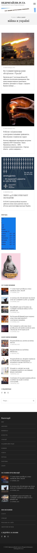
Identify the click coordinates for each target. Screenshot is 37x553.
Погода (3, 457)
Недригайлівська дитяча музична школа (22, 341)
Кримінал (4, 430)
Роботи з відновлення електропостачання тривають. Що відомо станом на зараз (16, 134)
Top (35, 551)
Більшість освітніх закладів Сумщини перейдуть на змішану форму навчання (21, 370)
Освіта (3, 452)
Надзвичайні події (7, 444)
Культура (4, 435)
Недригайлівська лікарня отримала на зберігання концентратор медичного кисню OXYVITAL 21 (22, 360)
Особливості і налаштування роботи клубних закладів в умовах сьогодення (22, 379)
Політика (4, 461)
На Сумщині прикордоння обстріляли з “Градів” (14, 72)
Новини (4, 448)
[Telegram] (5, 393)
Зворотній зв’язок (7, 527)
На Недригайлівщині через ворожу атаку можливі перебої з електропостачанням (22, 318)
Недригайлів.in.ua (13, 2)
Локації (4, 439)
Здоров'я (4, 426)
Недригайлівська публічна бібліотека (19, 350)
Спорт (3, 466)
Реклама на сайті (7, 522)
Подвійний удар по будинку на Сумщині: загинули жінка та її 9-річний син (21, 308)
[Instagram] (8, 393)
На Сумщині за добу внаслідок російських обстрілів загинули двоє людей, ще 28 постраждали (22, 327)
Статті (3, 513)
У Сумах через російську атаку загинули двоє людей (20, 289)
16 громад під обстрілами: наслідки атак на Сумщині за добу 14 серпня (22, 298)
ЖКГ (2, 422)
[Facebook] (1, 393)
